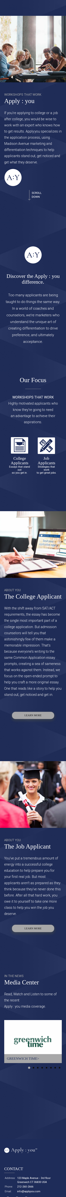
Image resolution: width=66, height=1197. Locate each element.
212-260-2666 (25, 1186)
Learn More (33, 715)
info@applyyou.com (28, 1191)
